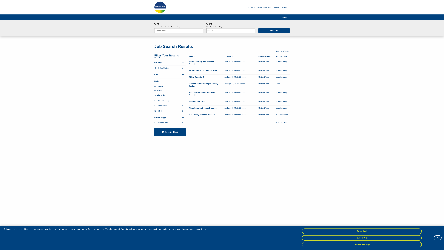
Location (228, 56)
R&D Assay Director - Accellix (202, 115)
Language (284, 17)
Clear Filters (158, 90)
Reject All (362, 238)
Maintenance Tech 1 (198, 101)
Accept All (362, 231)
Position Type (160, 117)
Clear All (157, 58)
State (156, 81)
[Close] (438, 237)
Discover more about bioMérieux (259, 7)
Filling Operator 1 (196, 77)
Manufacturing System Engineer (203, 108)
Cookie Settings (362, 244)
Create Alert (171, 132)
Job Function (160, 95)
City (156, 75)
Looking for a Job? (280, 7)
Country (158, 63)
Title (191, 56)
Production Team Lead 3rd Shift (203, 70)
